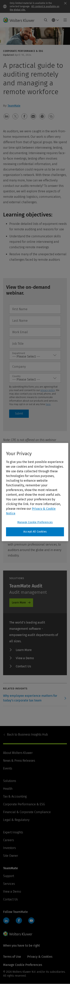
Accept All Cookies (35, 531)
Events (7, 768)
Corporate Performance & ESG (24, 804)
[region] (35, 492)
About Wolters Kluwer (18, 753)
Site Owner (10, 856)
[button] (6, 116)
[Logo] (20, 20)
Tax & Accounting (15, 796)
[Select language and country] (55, 20)
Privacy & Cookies (39, 956)
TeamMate (14, 105)
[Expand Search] (46, 20)
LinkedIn (6, 920)
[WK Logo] (17, 933)
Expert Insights (13, 832)
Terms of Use (12, 956)
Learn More (19, 602)
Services (9, 884)
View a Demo (25, 658)
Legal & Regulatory (16, 820)
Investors (9, 848)
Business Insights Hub (27, 734)
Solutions (9, 781)
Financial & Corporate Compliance (27, 812)
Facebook (19, 920)
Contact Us (23, 666)
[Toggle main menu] (64, 20)
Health (7, 789)
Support (8, 876)
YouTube (31, 920)
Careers (8, 840)
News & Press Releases (19, 760)
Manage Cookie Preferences (35, 522)
